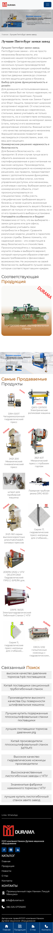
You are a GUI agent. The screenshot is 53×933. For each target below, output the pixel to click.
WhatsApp (13, 815)
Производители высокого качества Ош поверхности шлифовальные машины (26, 701)
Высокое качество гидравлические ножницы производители (26, 760)
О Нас (33, 928)
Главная (5, 35)
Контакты (46, 928)
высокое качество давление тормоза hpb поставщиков (26, 675)
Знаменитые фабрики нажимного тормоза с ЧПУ (26, 786)
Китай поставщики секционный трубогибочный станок (26, 687)
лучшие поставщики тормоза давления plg (26, 730)
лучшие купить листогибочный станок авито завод (26, 798)
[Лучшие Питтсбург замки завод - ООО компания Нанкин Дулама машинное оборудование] (9, 4)
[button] (46, 317)
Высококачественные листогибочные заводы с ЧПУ (26, 774)
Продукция (20, 928)
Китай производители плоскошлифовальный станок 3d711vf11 (26, 744)
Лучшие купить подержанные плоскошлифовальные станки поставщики (26, 717)
